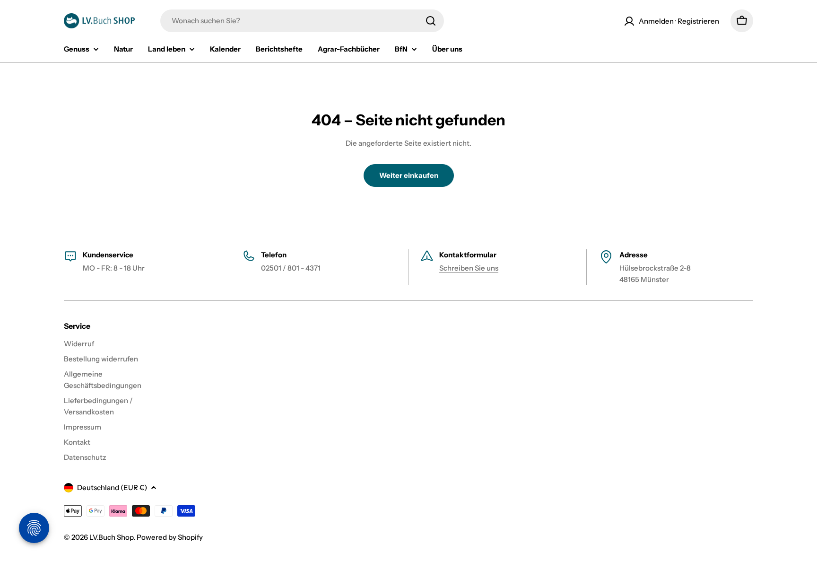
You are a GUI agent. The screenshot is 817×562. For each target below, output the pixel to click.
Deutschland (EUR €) (112, 487)
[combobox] (302, 20)
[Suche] (430, 20)
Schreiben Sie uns (468, 267)
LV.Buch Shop (111, 537)
